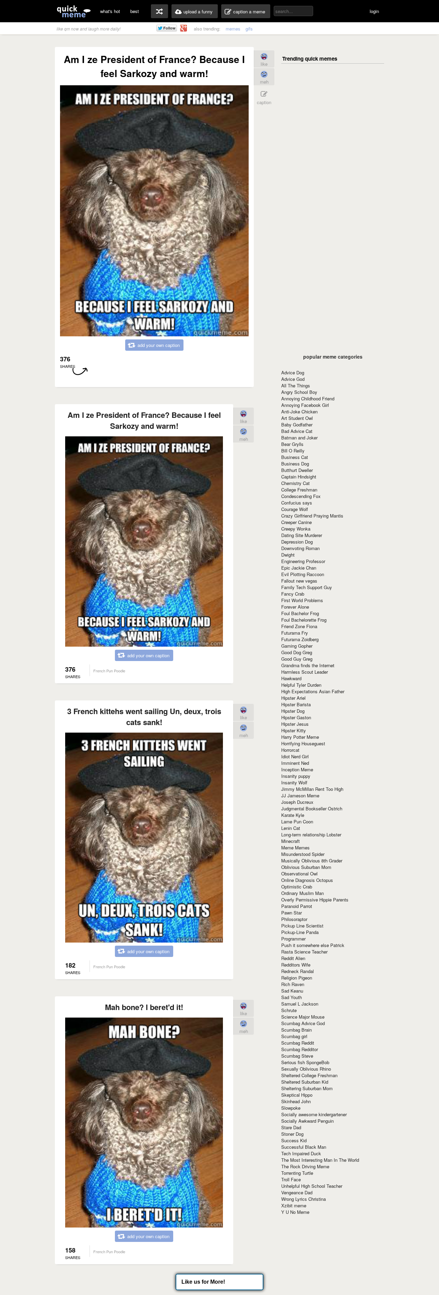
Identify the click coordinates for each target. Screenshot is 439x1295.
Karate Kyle (292, 815)
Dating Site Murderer (301, 535)
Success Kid (294, 1140)
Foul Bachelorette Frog (304, 620)
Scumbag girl (294, 1036)
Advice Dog (292, 372)
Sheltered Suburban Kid (304, 1082)
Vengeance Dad (296, 1192)
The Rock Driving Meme (305, 1166)
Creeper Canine (296, 522)
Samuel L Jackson (299, 1003)
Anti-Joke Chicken (299, 411)
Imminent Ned (295, 763)
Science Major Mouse (302, 1016)
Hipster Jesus (295, 724)
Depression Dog (297, 541)
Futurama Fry (294, 633)
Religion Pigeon (296, 977)
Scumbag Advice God (303, 1023)
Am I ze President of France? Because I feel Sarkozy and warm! (144, 420)
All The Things (295, 385)
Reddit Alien (293, 958)
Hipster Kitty (293, 730)
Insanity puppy (295, 776)
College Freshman (299, 489)
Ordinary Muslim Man (302, 893)
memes (233, 28)
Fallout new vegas (299, 580)
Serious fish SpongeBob (305, 1062)
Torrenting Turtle (297, 1173)
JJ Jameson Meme (300, 795)
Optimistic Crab (296, 886)
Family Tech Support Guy (306, 587)
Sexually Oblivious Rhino (306, 1069)
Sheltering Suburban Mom (307, 1088)
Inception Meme (297, 769)
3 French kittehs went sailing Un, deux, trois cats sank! (144, 716)
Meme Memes (295, 847)
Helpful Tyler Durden (301, 685)
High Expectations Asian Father (312, 691)
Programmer (293, 938)
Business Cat (294, 457)
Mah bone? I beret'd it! (144, 1006)
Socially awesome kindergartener (314, 1114)
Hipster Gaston (296, 717)
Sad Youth (291, 997)
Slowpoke (290, 1108)
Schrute (289, 1010)
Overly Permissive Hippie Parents (314, 899)
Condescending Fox (301, 496)
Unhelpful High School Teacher (311, 1186)
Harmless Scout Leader (304, 672)
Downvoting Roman (300, 548)
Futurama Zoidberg (300, 639)
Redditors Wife (295, 964)
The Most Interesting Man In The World (320, 1160)
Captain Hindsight (298, 476)
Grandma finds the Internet (307, 665)
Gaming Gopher (296, 646)
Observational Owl (299, 873)
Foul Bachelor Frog (300, 613)
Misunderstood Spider (302, 854)
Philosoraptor (294, 919)
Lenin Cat (290, 828)
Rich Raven (292, 984)
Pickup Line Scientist (302, 925)
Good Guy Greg (296, 659)
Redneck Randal (297, 971)
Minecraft (290, 841)
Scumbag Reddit (297, 1042)
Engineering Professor (303, 561)
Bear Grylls (292, 444)
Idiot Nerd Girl (295, 756)
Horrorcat (290, 750)
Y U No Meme (295, 1212)
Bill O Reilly (293, 450)
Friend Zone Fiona (299, 626)
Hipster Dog (293, 711)
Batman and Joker (299, 437)
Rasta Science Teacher (304, 951)
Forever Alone (295, 606)
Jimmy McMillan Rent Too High (312, 789)
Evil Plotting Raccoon (302, 574)
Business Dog (295, 463)
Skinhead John (296, 1101)
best (134, 11)
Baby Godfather (296, 424)
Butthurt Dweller (297, 470)
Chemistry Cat (295, 483)
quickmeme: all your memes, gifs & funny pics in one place (74, 11)
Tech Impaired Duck (301, 1153)
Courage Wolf (294, 509)
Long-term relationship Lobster (311, 834)
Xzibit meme (293, 1205)
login (374, 11)
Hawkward (291, 678)
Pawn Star (291, 912)
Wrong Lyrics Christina (303, 1199)
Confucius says (296, 502)
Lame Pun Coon (297, 821)
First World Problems (302, 600)
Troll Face (291, 1179)
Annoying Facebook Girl (305, 405)
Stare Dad (291, 1127)
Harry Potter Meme (300, 737)
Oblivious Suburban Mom (306, 867)
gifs (249, 28)
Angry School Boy (299, 392)
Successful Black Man (303, 1147)
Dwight (288, 554)
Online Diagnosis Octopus (307, 880)
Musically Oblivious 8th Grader (311, 860)
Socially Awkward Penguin (307, 1121)
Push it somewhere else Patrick (312, 945)
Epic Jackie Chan (298, 567)
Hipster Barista (296, 704)
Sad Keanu (292, 990)
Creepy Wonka (295, 528)
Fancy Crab (292, 593)
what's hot (110, 11)
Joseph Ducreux (297, 802)
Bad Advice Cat (296, 431)
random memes (159, 11)
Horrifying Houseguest (303, 743)
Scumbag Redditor (299, 1049)
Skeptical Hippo (296, 1095)
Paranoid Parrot (296, 906)
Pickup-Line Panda (300, 932)
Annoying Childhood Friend (307, 398)
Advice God (293, 379)
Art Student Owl (297, 418)
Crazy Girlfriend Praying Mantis (312, 515)
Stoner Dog (292, 1134)
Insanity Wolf (294, 782)
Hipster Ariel (293, 698)
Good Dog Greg (296, 652)
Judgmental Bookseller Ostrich (311, 808)
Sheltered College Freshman (309, 1075)
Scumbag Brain (296, 1029)
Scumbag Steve (297, 1056)
